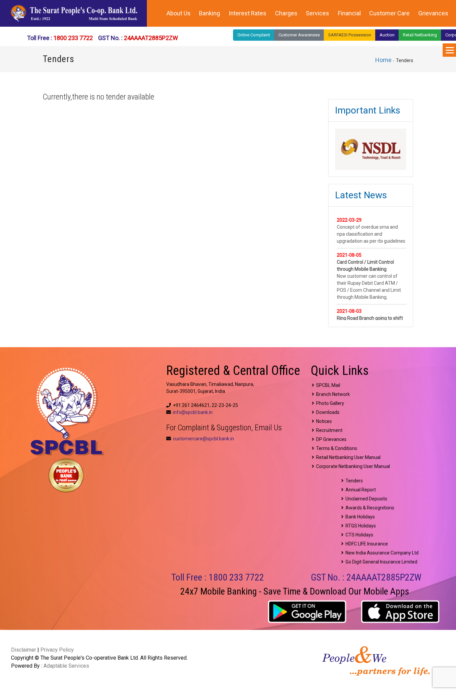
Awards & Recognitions (369, 507)
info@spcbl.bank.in (193, 412)
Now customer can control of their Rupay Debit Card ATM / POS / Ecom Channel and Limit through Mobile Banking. (369, 276)
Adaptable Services (66, 666)
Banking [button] (209, 13)
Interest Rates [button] (247, 13)
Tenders (353, 480)
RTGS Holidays (360, 525)
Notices (323, 421)
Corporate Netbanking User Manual (352, 466)
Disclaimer (23, 650)
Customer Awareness (299, 34)
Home (383, 59)
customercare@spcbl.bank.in (203, 438)
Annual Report (360, 489)
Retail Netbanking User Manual (347, 457)
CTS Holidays (358, 534)
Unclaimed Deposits (365, 498)
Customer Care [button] (389, 13)
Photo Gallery (329, 403)
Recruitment (328, 430)
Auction (387, 34)
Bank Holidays (359, 516)
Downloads (326, 412)
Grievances (433, 13)
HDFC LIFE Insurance (366, 543)
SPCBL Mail (327, 385)
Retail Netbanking (420, 34)
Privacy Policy (57, 650)
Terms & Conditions (335, 448)
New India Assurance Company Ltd (381, 552)
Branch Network (332, 394)
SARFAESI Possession (349, 34)
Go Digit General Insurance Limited (380, 561)
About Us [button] (179, 13)
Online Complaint (253, 34)
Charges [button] (286, 13)
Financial (349, 13)
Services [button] (317, 13)
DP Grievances (330, 439)
